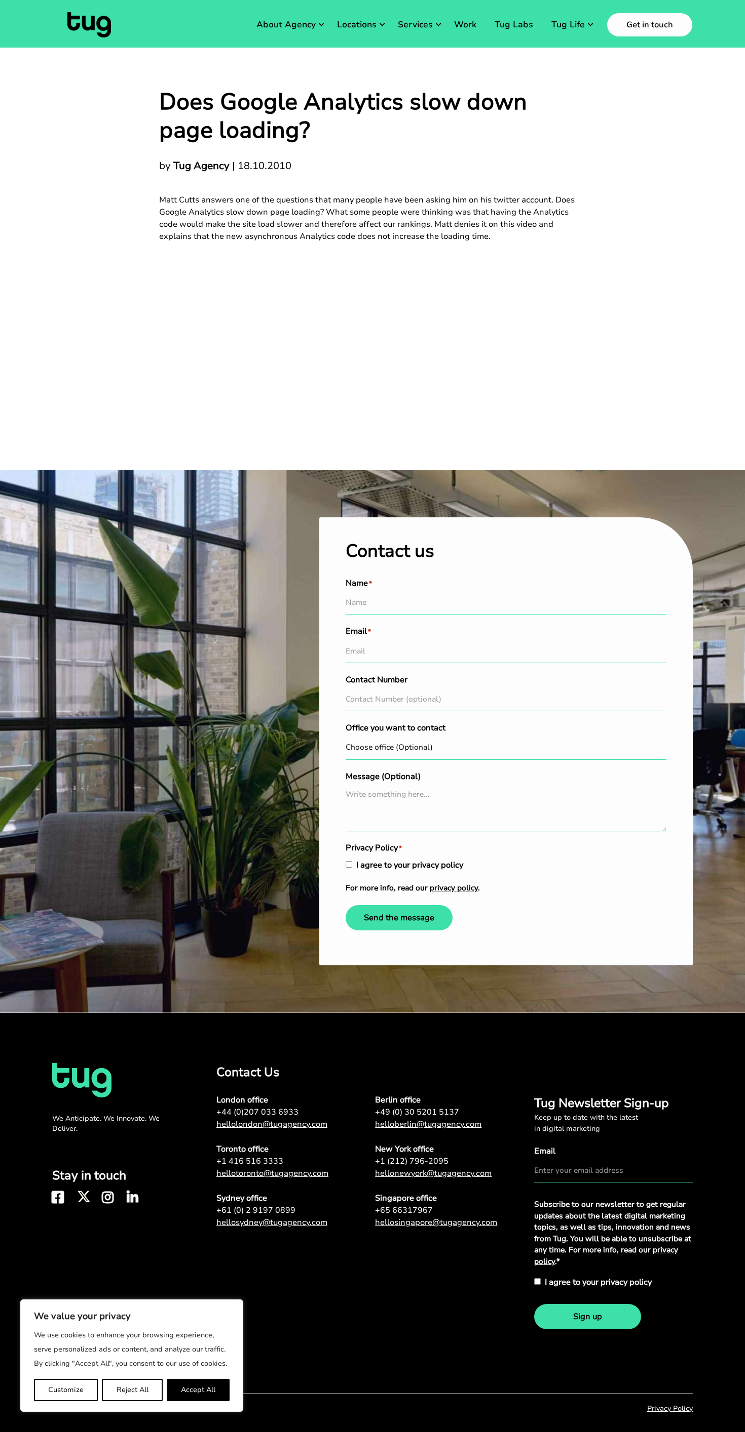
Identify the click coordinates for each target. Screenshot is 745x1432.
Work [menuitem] (465, 24)
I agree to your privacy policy (409, 865)
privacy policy (454, 888)
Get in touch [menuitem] (649, 24)
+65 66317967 (404, 1210)
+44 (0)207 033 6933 (257, 1112)
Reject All (132, 1390)
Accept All (198, 1390)
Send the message (399, 917)
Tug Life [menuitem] (568, 24)
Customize (66, 1390)
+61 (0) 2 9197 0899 (255, 1210)
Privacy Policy (670, 1408)
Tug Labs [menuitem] (514, 24)
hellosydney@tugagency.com (271, 1222)
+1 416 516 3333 (249, 1161)
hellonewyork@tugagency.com (433, 1173)
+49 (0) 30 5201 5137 (417, 1112)
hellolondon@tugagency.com (271, 1124)
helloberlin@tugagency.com (428, 1124)
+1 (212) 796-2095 (412, 1161)
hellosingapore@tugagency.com (436, 1222)
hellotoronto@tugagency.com (272, 1173)
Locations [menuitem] (357, 24)
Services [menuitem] (415, 24)
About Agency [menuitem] (286, 24)
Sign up (587, 1316)
